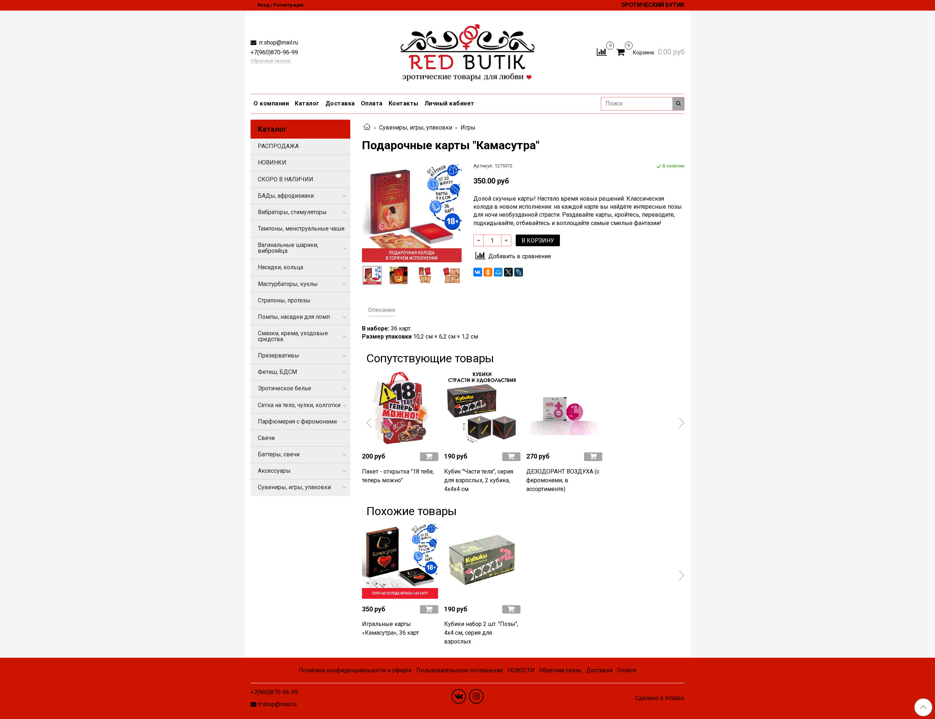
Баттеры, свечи (278, 454)
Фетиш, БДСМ (277, 371)
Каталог (307, 103)
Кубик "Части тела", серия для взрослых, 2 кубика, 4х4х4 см (478, 480)
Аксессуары (274, 470)
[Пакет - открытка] (400, 408)
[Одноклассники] (488, 272)
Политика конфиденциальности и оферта (355, 670)
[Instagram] (476, 696)
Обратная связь (560, 670)
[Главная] (367, 127)
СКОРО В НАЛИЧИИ (285, 179)
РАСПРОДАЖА (278, 146)
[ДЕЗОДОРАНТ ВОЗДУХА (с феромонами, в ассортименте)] (564, 408)
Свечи (266, 437)
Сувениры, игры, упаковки (415, 127)
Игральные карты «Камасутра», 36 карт (390, 628)
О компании (271, 103)
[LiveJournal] (518, 272)
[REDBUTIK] (467, 50)
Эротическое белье (284, 388)
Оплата (372, 103)
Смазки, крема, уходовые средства (293, 336)
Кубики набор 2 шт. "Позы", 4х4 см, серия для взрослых (481, 633)
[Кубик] (482, 408)
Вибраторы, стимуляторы (292, 212)
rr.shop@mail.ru (278, 42)
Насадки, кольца (280, 267)
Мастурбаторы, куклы (288, 284)
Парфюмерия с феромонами (297, 421)
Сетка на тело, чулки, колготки (299, 405)
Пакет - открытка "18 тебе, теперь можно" (398, 476)
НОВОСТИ (521, 670)
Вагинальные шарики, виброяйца (288, 247)
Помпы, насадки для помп (294, 316)
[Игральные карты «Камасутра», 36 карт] (400, 561)
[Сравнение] (601, 51)
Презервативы (278, 355)
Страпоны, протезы (284, 300)
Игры (468, 127)
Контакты (404, 103)
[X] (508, 272)
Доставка (340, 103)
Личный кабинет (449, 103)
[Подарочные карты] (412, 211)
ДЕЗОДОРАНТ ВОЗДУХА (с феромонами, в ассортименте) (562, 480)
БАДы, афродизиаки (286, 195)
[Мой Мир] (498, 272)
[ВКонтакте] (477, 272)
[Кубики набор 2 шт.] (482, 561)
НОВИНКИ (272, 162)
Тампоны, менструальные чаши (301, 228)
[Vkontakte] (458, 696)
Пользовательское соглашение (459, 670)
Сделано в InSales (659, 698)
